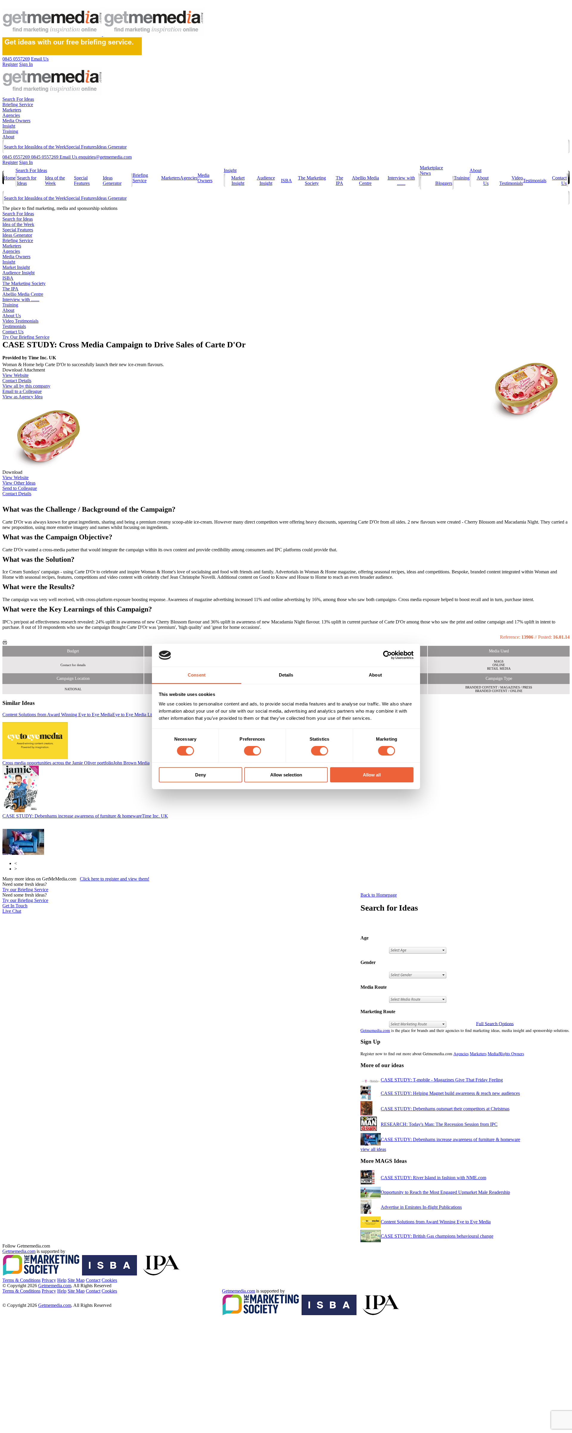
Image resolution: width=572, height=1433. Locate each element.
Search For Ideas (18, 99)
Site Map (76, 1280)
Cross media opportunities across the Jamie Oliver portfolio (76, 762)
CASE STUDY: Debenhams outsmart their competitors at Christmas (445, 1108)
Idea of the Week (50, 146)
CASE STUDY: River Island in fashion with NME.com (433, 1177)
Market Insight (238, 180)
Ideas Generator (112, 146)
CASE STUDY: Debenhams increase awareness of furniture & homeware (85, 815)
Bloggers (443, 183)
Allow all (372, 774)
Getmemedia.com (375, 1030)
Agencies (11, 115)
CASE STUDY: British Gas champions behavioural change (437, 1236)
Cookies (109, 1280)
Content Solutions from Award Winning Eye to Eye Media (78, 714)
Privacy (49, 1280)
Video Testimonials (511, 180)
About (8, 136)
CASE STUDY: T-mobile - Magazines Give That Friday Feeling (442, 1079)
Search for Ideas (19, 146)
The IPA (339, 180)
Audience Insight (266, 180)
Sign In (26, 162)
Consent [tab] (197, 674)
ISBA (286, 180)
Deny (200, 774)
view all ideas (373, 1149)
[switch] (252, 751)
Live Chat (11, 911)
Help (61, 1280)
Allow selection (286, 774)
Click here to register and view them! (114, 878)
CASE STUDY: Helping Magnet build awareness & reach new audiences (450, 1093)
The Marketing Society (312, 180)
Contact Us (13, 331)
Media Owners (16, 120)
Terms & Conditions (21, 1280)
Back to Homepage (378, 894)
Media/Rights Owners (506, 1053)
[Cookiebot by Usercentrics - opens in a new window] (387, 655)
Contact (93, 1280)
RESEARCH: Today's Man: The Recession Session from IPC (439, 1124)
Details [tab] (286, 674)
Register (10, 162)
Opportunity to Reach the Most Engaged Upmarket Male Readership (445, 1192)
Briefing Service (17, 104)
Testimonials (534, 180)
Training (10, 131)
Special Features (81, 146)
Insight (8, 126)
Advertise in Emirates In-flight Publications (421, 1207)
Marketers (11, 109)
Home (9, 177)
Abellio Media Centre (365, 180)
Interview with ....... (401, 180)
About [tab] (375, 674)
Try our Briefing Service (25, 889)
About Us (11, 315)
